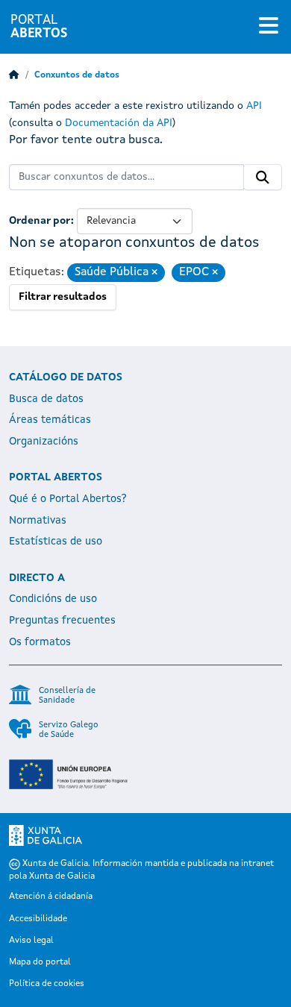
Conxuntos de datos (76, 75)
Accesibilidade (38, 919)
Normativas (37, 520)
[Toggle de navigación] (268, 27)
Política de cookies (46, 983)
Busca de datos (46, 399)
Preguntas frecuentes (62, 620)
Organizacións (43, 441)
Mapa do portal (40, 962)
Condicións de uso (53, 599)
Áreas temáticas (50, 420)
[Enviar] (262, 177)
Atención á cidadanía (51, 896)
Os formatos (40, 642)
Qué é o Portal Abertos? (68, 499)
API (254, 106)
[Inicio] (14, 75)
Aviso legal (31, 940)
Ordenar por (40, 221)
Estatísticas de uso (55, 541)
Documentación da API (118, 123)
